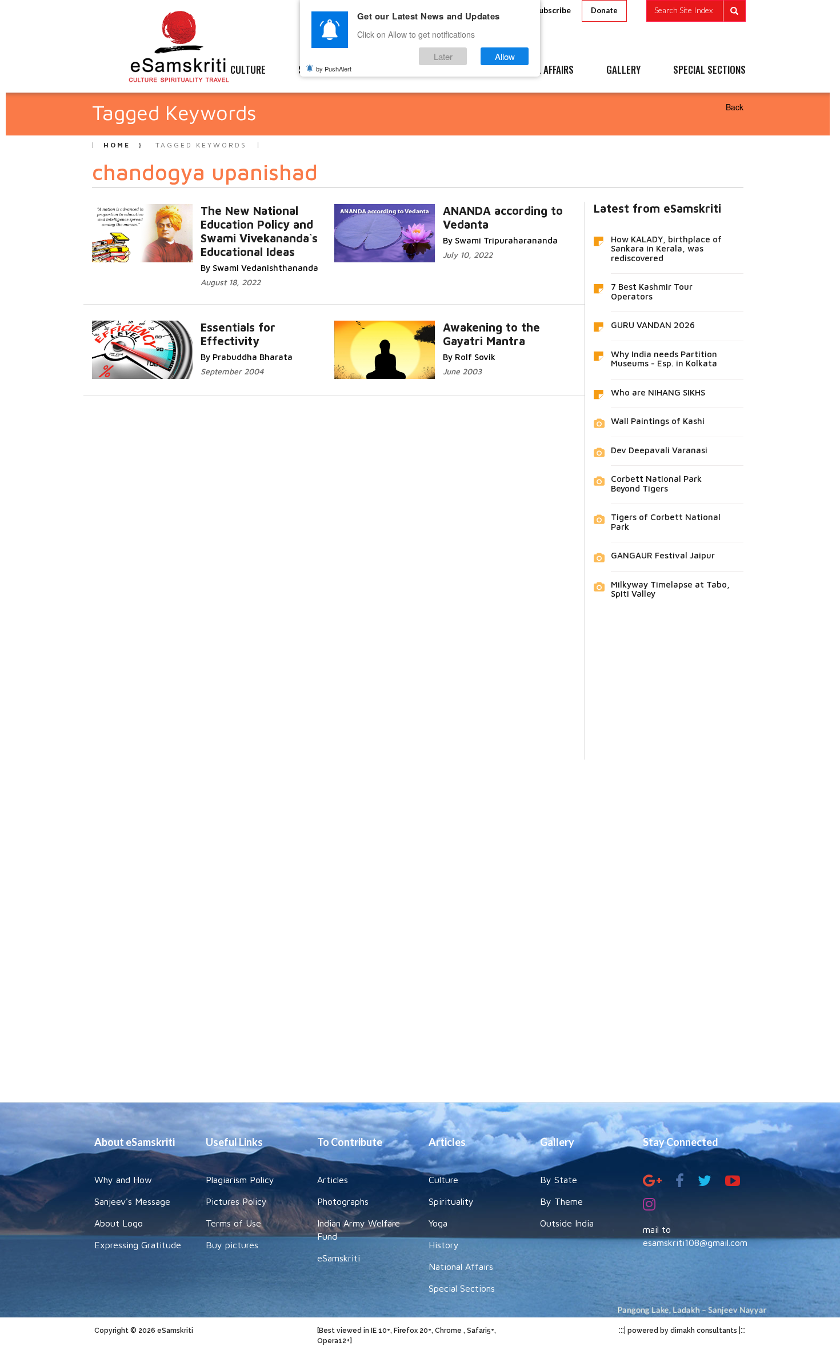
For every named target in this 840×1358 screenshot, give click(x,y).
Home (116, 145)
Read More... (274, 222)
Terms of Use (233, 1223)
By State (558, 1180)
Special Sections (462, 1288)
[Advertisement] (420, 922)
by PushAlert (333, 68)
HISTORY (454, 70)
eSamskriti (338, 1258)
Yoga (438, 1223)
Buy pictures (232, 1245)
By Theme (561, 1201)
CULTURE (248, 70)
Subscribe (552, 10)
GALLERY (623, 70)
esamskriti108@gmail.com (695, 1242)
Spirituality (451, 1201)
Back (734, 107)
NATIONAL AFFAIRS (538, 70)
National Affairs (461, 1266)
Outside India (567, 1223)
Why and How (123, 1180)
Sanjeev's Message (132, 1201)
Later (443, 56)
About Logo (118, 1223)
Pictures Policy (236, 1201)
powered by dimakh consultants (682, 1331)
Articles (332, 1180)
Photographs (343, 1201)
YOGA (394, 70)
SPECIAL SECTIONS (709, 70)
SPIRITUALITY (324, 70)
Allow (505, 56)
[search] (696, 11)
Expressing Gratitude (137, 1245)
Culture (443, 1180)
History (444, 1245)
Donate (604, 10)
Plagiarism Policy (240, 1180)
